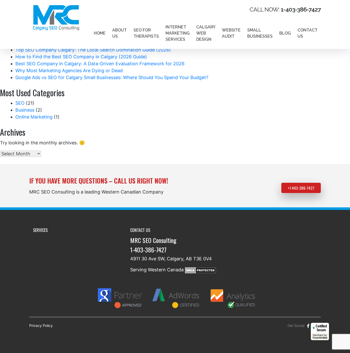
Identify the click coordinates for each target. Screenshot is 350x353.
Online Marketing (34, 117)
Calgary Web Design (205, 33)
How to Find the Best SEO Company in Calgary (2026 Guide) (81, 56)
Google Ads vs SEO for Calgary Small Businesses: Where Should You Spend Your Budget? (111, 77)
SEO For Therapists (146, 33)
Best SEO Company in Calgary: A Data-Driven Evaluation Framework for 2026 (99, 63)
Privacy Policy (41, 325)
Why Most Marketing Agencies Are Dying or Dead (69, 70)
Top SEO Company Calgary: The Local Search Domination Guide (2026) (93, 49)
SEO (20, 103)
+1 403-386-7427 (301, 188)
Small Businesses (260, 33)
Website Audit (231, 33)
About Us (119, 33)
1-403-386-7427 (148, 249)
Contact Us (307, 33)
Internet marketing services (178, 33)
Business (24, 110)
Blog (285, 33)
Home (100, 33)
